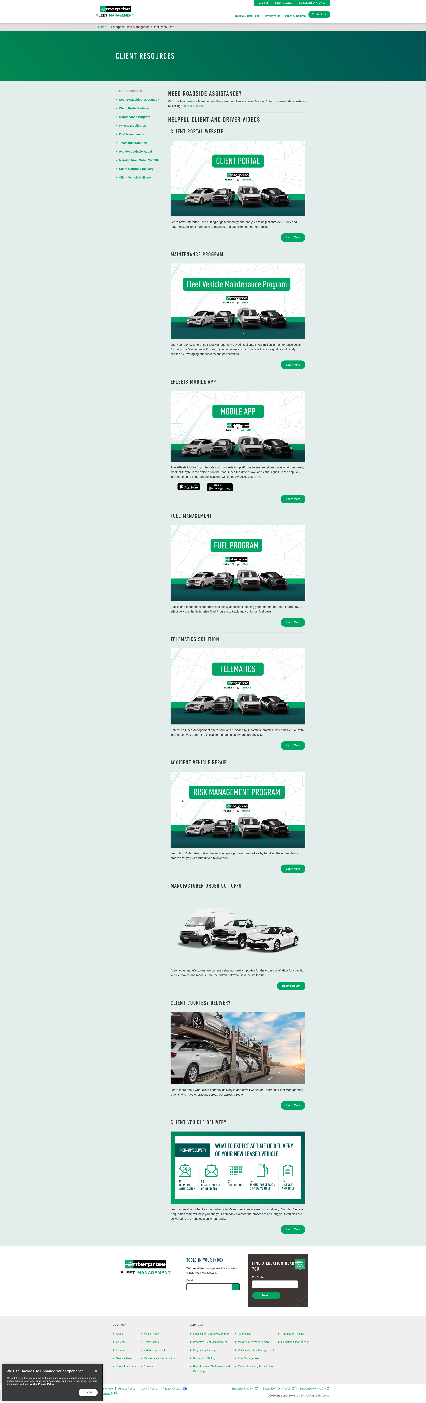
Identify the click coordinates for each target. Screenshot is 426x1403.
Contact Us (319, 14)
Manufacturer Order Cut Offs (139, 160)
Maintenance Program (134, 117)
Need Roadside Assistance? (139, 99)
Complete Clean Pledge (295, 1342)
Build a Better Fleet (247, 15)
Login (262, 3)
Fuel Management (131, 134)
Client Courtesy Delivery (136, 169)
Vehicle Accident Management (256, 1350)
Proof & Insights (295, 15)
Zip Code (258, 1277)
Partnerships (151, 1342)
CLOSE (88, 1392)
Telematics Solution (133, 143)
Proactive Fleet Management (210, 1342)
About (119, 1333)
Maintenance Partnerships (159, 1358)
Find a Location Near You (312, 3)
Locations (121, 1350)
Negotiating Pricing (204, 1350)
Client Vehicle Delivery (135, 177)
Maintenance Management (253, 1342)
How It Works (272, 15)
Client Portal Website (134, 108)
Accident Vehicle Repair (136, 151)
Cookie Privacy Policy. (42, 1384)
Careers (120, 1342)
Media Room (151, 1333)
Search (265, 1295)
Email (189, 1280)
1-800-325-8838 (192, 106)
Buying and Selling (204, 1358)
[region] (52, 1382)
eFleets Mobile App (132, 125)
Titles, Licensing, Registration (255, 1366)
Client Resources (284, 3)
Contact (148, 1366)
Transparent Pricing (292, 1333)
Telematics (244, 1333)
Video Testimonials (155, 1350)
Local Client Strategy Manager (211, 1333)
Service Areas (124, 1358)
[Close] (96, 1371)
